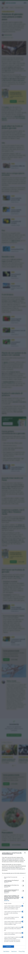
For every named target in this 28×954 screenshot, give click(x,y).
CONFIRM (8, 946)
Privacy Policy (22, 951)
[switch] (23, 881)
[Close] (25, 853)
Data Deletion (6, 951)
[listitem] (14, 878)
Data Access (14, 951)
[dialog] (14, 902)
